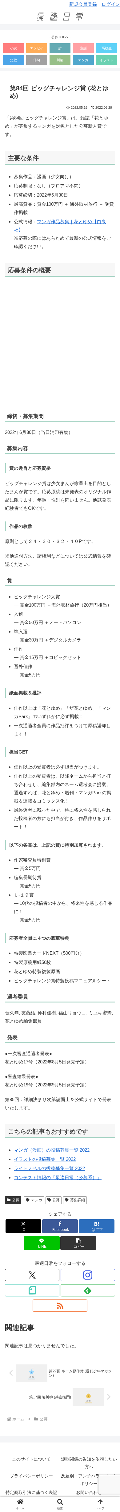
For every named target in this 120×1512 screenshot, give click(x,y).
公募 (15, 1200)
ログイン (111, 4)
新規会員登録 (83, 4)
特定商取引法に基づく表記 (31, 1492)
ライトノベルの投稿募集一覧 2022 (49, 1168)
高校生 (107, 48)
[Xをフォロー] (32, 1275)
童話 (83, 48)
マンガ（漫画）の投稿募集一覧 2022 (52, 1150)
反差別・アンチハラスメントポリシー (89, 1479)
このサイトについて (31, 1459)
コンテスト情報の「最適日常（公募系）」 (58, 1177)
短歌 (13, 60)
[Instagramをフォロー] (88, 1275)
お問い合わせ (89, 1492)
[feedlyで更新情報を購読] (88, 1290)
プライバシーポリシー (31, 1475)
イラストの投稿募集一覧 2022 (45, 1159)
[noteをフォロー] (32, 1290)
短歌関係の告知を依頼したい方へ (89, 1463)
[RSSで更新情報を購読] (60, 1305)
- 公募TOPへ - (60, 37)
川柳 (60, 60)
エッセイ (36, 48)
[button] (78, 1243)
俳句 (36, 60)
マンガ (83, 60)
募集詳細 (77, 1200)
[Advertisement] (60, 344)
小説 (13, 48)
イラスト (106, 60)
